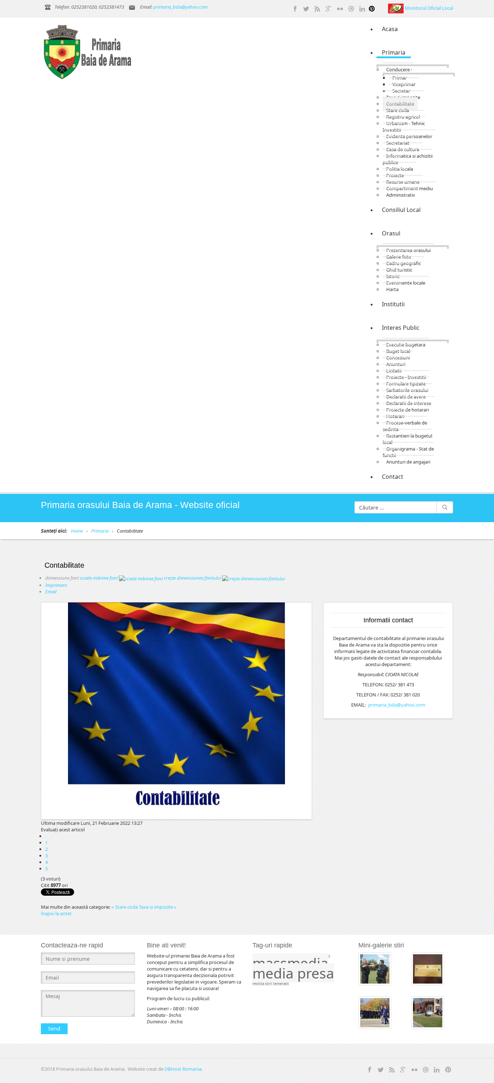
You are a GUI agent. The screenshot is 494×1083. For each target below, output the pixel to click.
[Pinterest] (372, 8)
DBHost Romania (183, 1069)
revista (258, 983)
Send (54, 1028)
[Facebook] (295, 8)
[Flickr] (340, 8)
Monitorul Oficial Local (429, 8)
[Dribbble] (351, 8)
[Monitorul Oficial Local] (396, 8)
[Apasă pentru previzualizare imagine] (176, 710)
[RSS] (317, 8)
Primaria (99, 531)
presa (315, 972)
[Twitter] (306, 8)
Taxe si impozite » (157, 907)
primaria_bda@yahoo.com (180, 7)
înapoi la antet (56, 913)
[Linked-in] (362, 8)
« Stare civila (125, 907)
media (274, 972)
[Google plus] (328, 8)
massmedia (290, 962)
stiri (269, 983)
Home (77, 531)
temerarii (281, 983)
